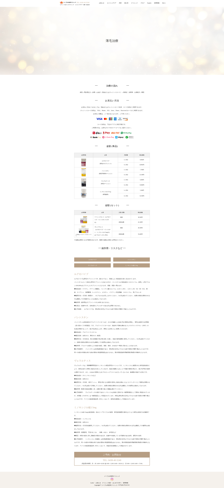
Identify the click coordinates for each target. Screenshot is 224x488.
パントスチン (131, 259)
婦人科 (126, 3)
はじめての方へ (117, 483)
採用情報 (156, 3)
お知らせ (101, 3)
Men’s (164, 3)
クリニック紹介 (106, 483)
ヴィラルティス (92, 265)
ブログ (142, 3)
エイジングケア (111, 3)
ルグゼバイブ (92, 259)
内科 (120, 3)
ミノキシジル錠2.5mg (131, 265)
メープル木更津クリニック (112, 476)
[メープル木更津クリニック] (74, 3)
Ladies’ (92, 483)
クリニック (134, 3)
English (149, 3)
